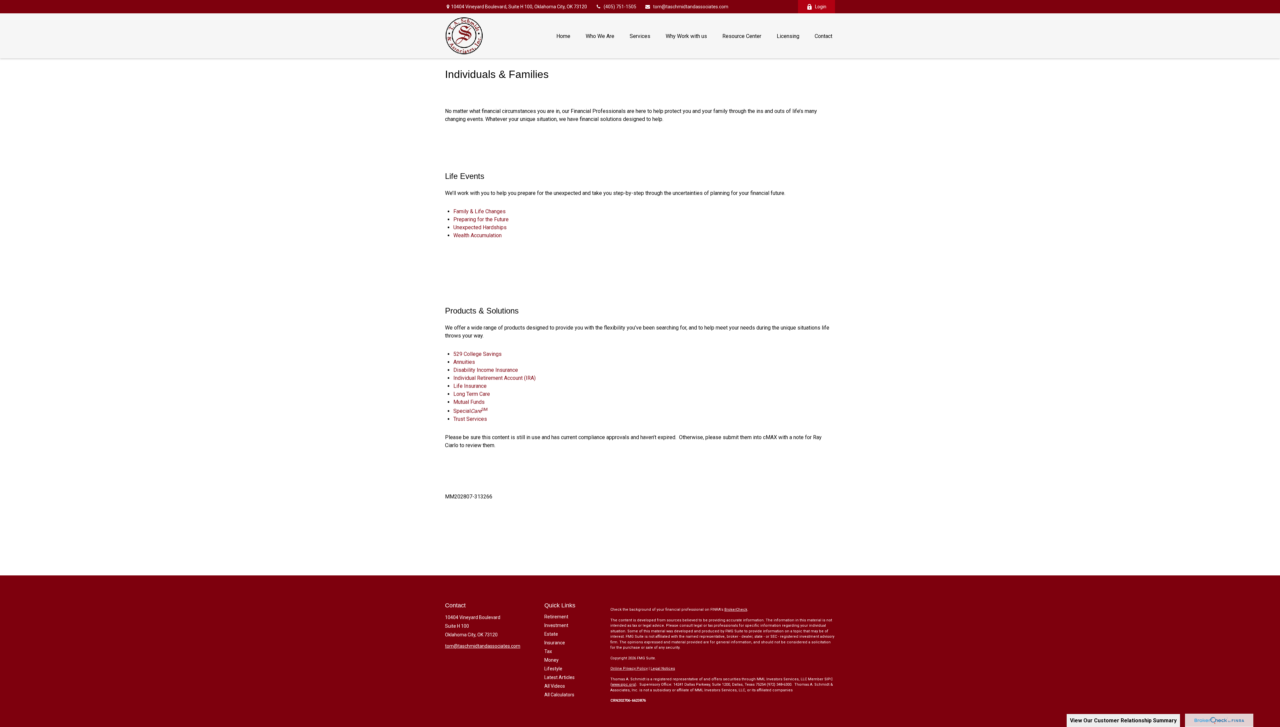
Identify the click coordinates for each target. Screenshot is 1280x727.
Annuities (464, 362)
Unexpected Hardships (480, 227)
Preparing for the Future (481, 219)
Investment (556, 625)
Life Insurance (470, 386)
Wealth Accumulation (477, 235)
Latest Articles (559, 677)
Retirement (556, 616)
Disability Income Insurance (485, 370)
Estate (551, 634)
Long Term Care (471, 394)
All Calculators (559, 694)
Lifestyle (553, 668)
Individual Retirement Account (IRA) (494, 378)
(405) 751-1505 (620, 6)
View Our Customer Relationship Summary (1123, 720)
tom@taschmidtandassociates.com (690, 6)
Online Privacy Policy (629, 668)
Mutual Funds (469, 402)
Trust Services (470, 419)
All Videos (554, 686)
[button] (563, 36)
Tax (548, 651)
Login (820, 6)
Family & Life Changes (479, 211)
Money (551, 660)
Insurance (554, 642)
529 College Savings (477, 354)
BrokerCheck (735, 609)
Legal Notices (663, 668)
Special (470, 411)
